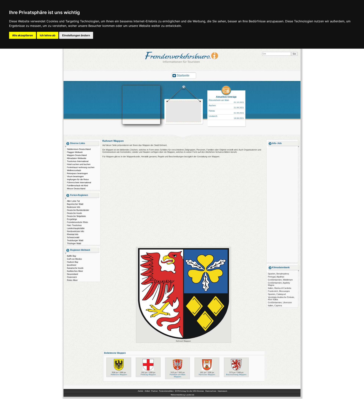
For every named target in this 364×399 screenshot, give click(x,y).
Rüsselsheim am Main (219, 100)
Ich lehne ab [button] (47, 35)
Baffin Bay (71, 256)
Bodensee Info (73, 207)
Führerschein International (79, 182)
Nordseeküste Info (75, 231)
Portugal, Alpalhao (276, 277)
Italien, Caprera (275, 305)
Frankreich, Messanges (279, 291)
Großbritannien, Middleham (280, 280)
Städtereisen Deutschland (79, 149)
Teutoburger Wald (75, 240)
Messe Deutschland (76, 188)
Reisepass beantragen (77, 173)
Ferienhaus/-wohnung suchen (80, 167)
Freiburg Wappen (148, 374)
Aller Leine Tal (73, 201)
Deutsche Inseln (74, 213)
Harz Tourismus (74, 225)
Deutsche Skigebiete (76, 216)
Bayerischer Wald (75, 204)
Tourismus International (77, 161)
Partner (154, 391)
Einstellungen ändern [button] (76, 35)
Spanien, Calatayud (277, 294)
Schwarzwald (73, 237)
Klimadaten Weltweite (76, 158)
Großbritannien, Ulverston (280, 302)
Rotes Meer (72, 280)
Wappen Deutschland (77, 155)
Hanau (212, 111)
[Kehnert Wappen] (183, 339)
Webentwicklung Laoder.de (182, 395)
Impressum (222, 391)
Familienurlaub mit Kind (77, 185)
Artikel (147, 391)
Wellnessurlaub (74, 170)
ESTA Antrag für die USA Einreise (189, 391)
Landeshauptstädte (76, 228)
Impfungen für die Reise (78, 179)
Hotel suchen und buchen (78, 164)
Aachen (212, 105)
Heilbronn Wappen (119, 374)
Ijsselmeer (71, 265)
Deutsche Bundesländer (78, 210)
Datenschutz (210, 391)
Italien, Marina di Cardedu (279, 288)
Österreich (72, 277)
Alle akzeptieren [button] (22, 35)
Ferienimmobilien (166, 391)
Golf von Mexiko (74, 259)
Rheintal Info (72, 234)
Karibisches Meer (75, 271)
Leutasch (213, 116)
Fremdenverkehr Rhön (77, 222)
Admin (140, 391)
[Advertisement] (184, 112)
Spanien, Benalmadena (278, 274)
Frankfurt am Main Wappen (177, 375)
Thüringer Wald (74, 243)
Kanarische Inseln (75, 268)
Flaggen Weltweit (74, 152)
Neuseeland (72, 274)
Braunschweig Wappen (236, 374)
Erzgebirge (72, 219)
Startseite (183, 75)
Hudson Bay (72, 262)
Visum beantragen (75, 176)
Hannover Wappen (207, 374)
